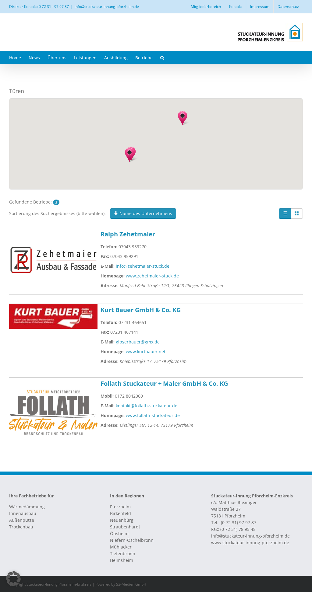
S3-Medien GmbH (131, 584)
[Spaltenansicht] (297, 213)
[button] (162, 57)
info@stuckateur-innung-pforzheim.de (107, 6)
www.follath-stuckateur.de (153, 415)
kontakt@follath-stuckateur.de (146, 406)
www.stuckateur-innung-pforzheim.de (250, 542)
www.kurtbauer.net (145, 351)
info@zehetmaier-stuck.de (142, 266)
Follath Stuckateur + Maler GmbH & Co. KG (164, 383)
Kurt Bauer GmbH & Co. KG (141, 310)
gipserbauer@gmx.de (138, 342)
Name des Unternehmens (145, 213)
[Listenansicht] (285, 213)
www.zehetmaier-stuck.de (152, 276)
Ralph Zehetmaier (128, 234)
